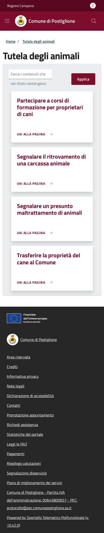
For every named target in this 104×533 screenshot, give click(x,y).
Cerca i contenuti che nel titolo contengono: (28, 78)
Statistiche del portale (25, 434)
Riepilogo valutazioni (24, 463)
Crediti (12, 367)
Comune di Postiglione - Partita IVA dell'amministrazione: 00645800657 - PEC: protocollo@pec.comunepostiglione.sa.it (42, 500)
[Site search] (94, 21)
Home (10, 41)
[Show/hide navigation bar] (7, 21)
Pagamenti (15, 454)
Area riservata (18, 357)
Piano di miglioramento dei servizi (34, 483)
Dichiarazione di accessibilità (30, 396)
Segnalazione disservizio (27, 473)
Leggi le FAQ (17, 444)
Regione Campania (20, 5)
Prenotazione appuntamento (30, 415)
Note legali (15, 386)
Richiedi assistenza (22, 425)
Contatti (13, 405)
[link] (36, 134)
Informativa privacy (23, 376)
